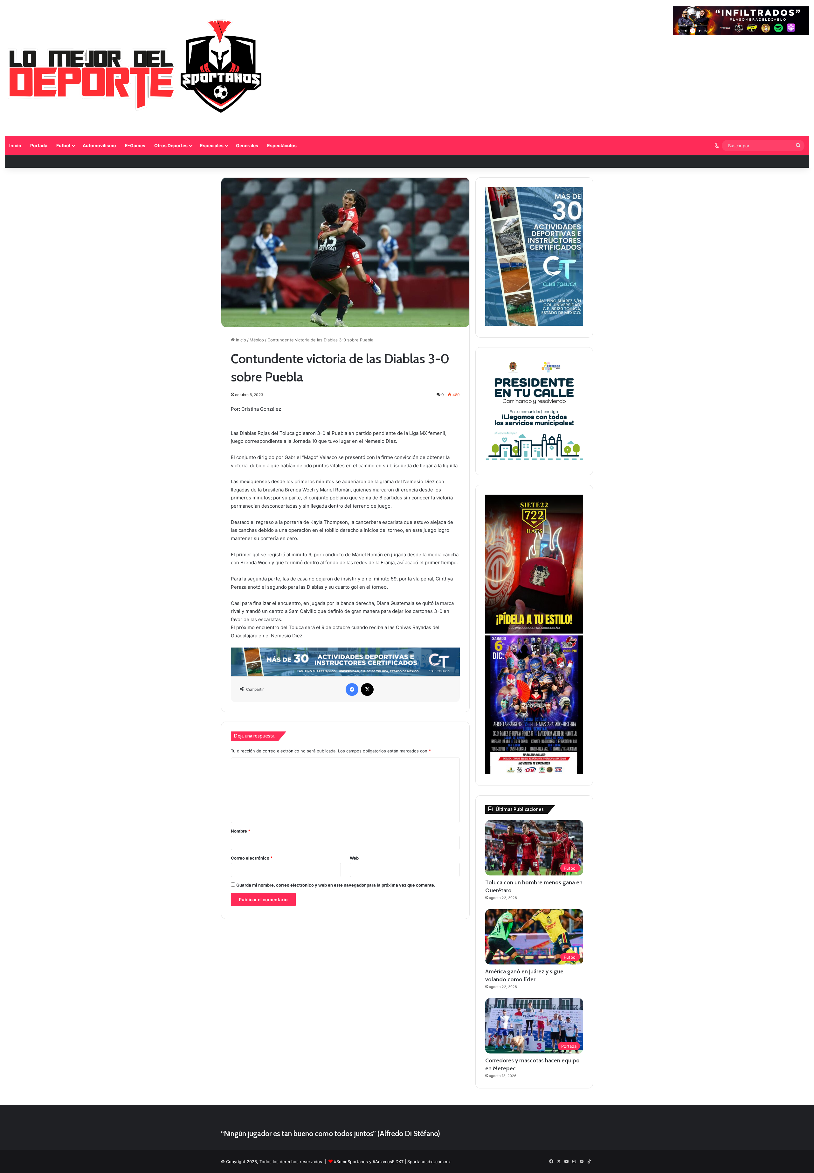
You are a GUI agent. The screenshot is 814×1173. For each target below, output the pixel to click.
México (257, 339)
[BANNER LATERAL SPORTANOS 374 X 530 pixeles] (534, 772)
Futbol (63, 145)
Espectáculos (282, 145)
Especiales (212, 145)
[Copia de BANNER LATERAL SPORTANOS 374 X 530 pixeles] (534, 632)
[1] (534, 324)
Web (354, 858)
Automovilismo (99, 145)
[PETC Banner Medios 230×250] (534, 461)
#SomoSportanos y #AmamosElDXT (369, 1161)
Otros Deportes (171, 145)
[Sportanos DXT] (135, 68)
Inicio (15, 145)
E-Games (135, 145)
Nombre (240, 830)
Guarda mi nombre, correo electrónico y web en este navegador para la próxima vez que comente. (335, 885)
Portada (38, 145)
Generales (247, 145)
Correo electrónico (251, 858)
